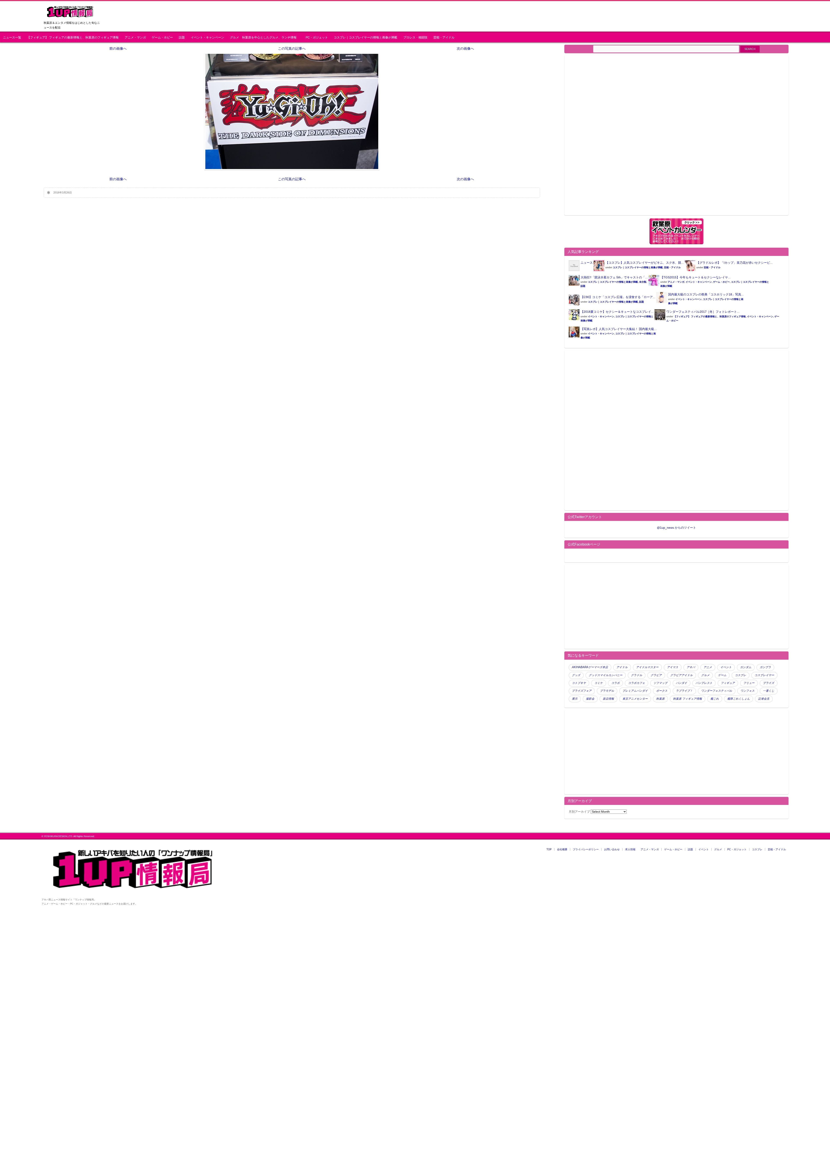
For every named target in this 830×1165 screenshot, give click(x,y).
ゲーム (722, 675)
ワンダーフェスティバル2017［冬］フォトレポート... (702, 311)
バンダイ (681, 683)
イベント (726, 667)
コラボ (615, 683)
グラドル (636, 675)
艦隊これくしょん (738, 698)
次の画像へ (465, 48)
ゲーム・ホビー (162, 37)
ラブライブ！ (684, 690)
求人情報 (630, 849)
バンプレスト (704, 683)
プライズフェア (582, 690)
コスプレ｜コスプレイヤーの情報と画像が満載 (365, 37)
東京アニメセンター (635, 698)
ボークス (661, 690)
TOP (549, 849)
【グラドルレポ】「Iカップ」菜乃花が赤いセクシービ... (734, 262)
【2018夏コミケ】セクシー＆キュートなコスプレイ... (617, 311)
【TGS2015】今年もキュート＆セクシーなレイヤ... (695, 277)
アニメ (708, 667)
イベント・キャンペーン (207, 37)
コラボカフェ (636, 683)
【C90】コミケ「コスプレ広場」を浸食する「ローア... (618, 297)
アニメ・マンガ (135, 37)
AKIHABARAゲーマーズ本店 (590, 667)
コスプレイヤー (764, 675)
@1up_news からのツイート (676, 527)
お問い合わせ (612, 849)
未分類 (642, 282)
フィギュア (728, 683)
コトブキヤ (579, 683)
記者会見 (763, 698)
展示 (575, 698)
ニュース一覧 (12, 37)
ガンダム (745, 667)
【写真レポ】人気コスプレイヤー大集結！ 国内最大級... (619, 329)
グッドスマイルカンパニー (605, 675)
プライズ (768, 683)
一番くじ (768, 690)
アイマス (672, 667)
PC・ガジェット (317, 37)
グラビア (656, 675)
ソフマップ (660, 683)
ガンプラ (765, 667)
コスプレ (740, 675)
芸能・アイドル (444, 37)
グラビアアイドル (681, 675)
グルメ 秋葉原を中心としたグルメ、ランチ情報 (265, 37)
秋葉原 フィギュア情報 (687, 698)
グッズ (576, 675)
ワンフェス (748, 690)
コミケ (598, 683)
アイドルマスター (647, 667)
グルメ (705, 675)
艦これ (714, 698)
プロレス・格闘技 (415, 37)
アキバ (691, 667)
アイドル (622, 667)
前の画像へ (118, 48)
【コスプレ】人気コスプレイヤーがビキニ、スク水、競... (644, 262)
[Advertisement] (605, 138)
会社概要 (562, 849)
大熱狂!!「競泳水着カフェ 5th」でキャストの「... (614, 277)
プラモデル (607, 690)
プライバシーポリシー (586, 849)
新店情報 (608, 698)
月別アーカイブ (579, 811)
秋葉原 (660, 698)
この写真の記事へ (292, 48)
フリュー (749, 683)
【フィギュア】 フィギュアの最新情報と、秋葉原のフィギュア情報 (73, 37)
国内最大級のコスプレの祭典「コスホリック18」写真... (706, 294)
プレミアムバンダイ (635, 690)
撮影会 (590, 698)
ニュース (587, 262)
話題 (182, 37)
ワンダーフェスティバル (716, 690)
